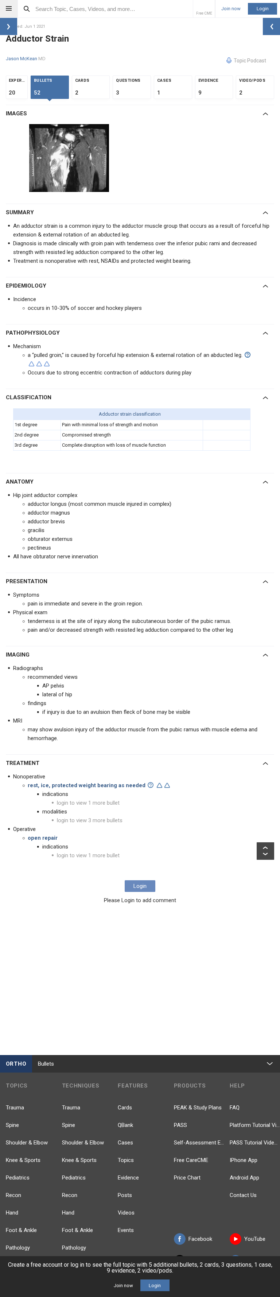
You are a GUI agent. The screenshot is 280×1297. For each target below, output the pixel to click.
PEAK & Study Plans (198, 1107)
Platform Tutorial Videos (255, 1125)
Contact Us (243, 1195)
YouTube (254, 1239)
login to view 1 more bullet (88, 803)
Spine (12, 1125)
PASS (180, 1125)
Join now (231, 8)
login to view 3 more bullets (89, 820)
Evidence (128, 1177)
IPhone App (243, 1160)
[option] (70, 158)
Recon (13, 1195)
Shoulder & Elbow (27, 1142)
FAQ (235, 1107)
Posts (125, 1195)
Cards (125, 1107)
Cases (125, 1142)
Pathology (18, 1247)
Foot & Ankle (21, 1230)
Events (126, 1230)
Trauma (15, 1107)
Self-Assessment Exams (199, 1142)
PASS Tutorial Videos (255, 1142)
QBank (125, 1125)
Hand (12, 1212)
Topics (126, 1160)
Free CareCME (191, 1160)
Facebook (200, 1239)
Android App (244, 1177)
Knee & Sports (23, 1160)
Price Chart (187, 1177)
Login (263, 8)
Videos (126, 1212)
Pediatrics (18, 1177)
